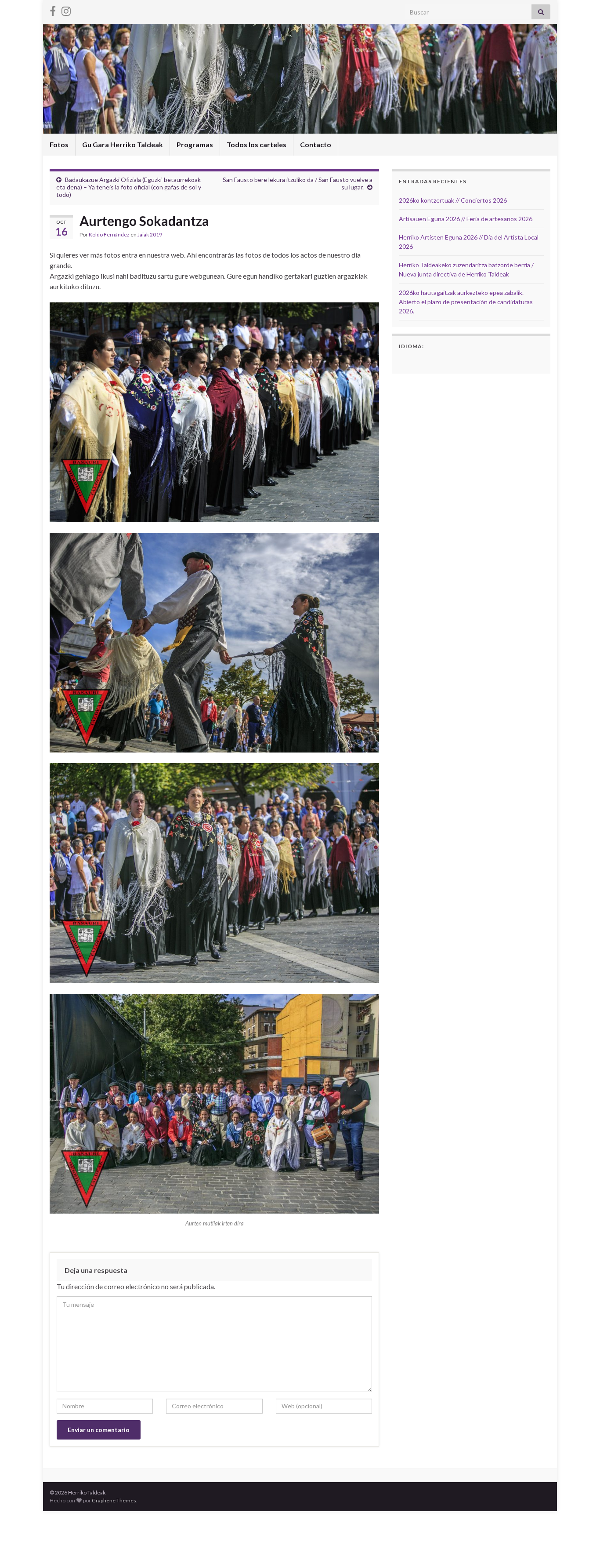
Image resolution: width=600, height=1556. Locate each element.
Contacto (315, 144)
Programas (195, 144)
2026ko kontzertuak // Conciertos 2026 (453, 200)
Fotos (59, 144)
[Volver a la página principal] (300, 79)
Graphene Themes (114, 1500)
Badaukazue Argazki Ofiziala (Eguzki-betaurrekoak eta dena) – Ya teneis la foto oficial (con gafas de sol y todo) (128, 187)
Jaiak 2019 (149, 234)
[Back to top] (580, 1536)
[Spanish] (404, 360)
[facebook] (53, 9)
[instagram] (66, 9)
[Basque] (415, 360)
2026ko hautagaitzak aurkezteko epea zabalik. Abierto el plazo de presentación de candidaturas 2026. (466, 302)
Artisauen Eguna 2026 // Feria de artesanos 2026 (465, 218)
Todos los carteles (256, 144)
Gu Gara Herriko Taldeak (122, 144)
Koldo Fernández (109, 234)
